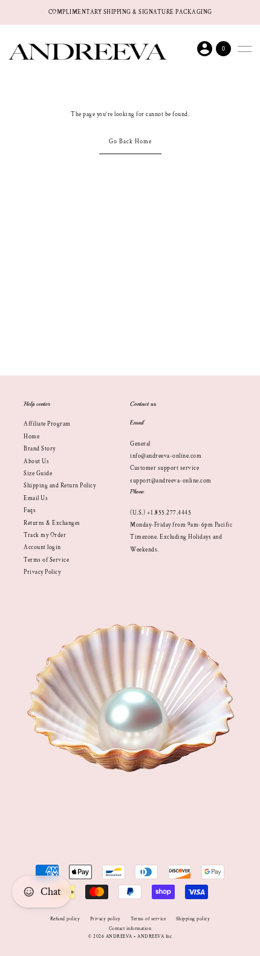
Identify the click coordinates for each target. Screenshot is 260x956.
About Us (36, 461)
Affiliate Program (47, 424)
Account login (42, 547)
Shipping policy (193, 918)
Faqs (30, 510)
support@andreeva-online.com (171, 480)
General (140, 444)
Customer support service (164, 468)
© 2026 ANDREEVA (110, 936)
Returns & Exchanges (52, 523)
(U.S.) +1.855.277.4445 (160, 513)
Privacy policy (105, 918)
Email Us (36, 498)
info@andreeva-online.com (165, 456)
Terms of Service (46, 560)
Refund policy (65, 918)
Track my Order (45, 535)
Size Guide (38, 473)
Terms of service (148, 918)
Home (31, 436)
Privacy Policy (42, 572)
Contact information (130, 928)
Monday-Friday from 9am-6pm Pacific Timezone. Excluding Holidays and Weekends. (181, 537)
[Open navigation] (245, 49)
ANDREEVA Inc (154, 936)
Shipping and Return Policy (60, 485)
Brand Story (40, 448)
